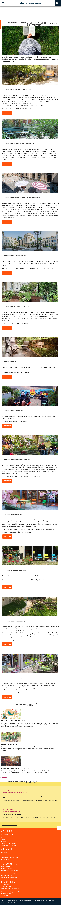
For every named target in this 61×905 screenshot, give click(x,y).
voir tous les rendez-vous (9, 825)
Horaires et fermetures (7, 868)
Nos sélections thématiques (9, 870)
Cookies (3, 892)
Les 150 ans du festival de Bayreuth (15, 768)
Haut (59, 828)
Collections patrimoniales (8, 843)
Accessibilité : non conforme (8, 902)
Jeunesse (3, 841)
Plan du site (4, 895)
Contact (6, 884)
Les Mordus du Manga (7, 875)
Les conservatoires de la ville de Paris (44, 900)
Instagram (4, 854)
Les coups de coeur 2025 (8, 874)
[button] (58, 3)
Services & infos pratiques (8, 834)
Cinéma (3, 839)
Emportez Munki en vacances (13, 721)
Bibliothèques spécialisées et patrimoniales (19, 900)
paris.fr (2, 900)
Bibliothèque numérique (8, 845)
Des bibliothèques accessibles (10, 888)
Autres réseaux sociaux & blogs (10, 857)
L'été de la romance (9, 744)
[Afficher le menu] (3, 3)
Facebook (4, 852)
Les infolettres (5, 859)
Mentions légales (6, 893)
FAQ (2, 884)
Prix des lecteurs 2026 (7, 872)
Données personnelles (13, 892)
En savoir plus (7, 113)
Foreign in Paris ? (6, 890)
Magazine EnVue (6, 886)
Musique (3, 838)
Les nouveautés (5, 866)
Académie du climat (9, 97)
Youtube (3, 856)
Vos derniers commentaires (9, 877)
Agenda (3, 836)
